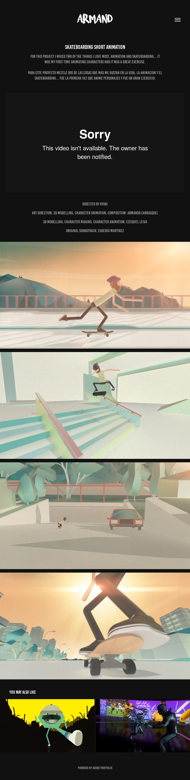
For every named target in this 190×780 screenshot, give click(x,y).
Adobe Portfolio (102, 768)
